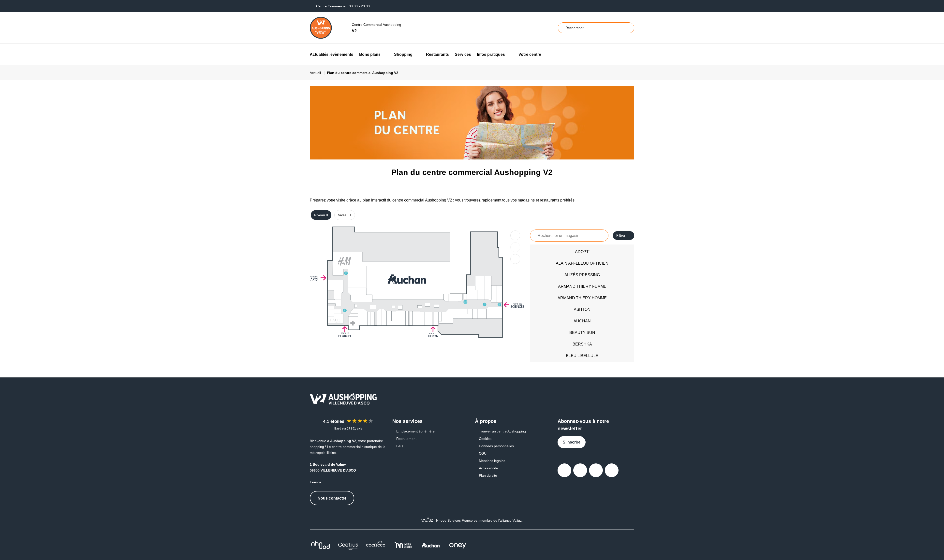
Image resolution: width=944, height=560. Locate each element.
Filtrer (620, 235)
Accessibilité (488, 468)
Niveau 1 (345, 215)
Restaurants (437, 54)
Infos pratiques (491, 54)
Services (463, 54)
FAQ (399, 446)
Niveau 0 (321, 215)
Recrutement (406, 439)
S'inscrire (571, 442)
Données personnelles (496, 446)
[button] (384, 54)
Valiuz (517, 520)
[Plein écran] (515, 259)
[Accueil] (321, 28)
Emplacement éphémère (415, 431)
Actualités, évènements (331, 54)
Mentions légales (492, 461)
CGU (483, 453)
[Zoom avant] (515, 235)
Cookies (485, 439)
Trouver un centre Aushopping (502, 431)
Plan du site (488, 475)
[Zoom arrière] (515, 247)
